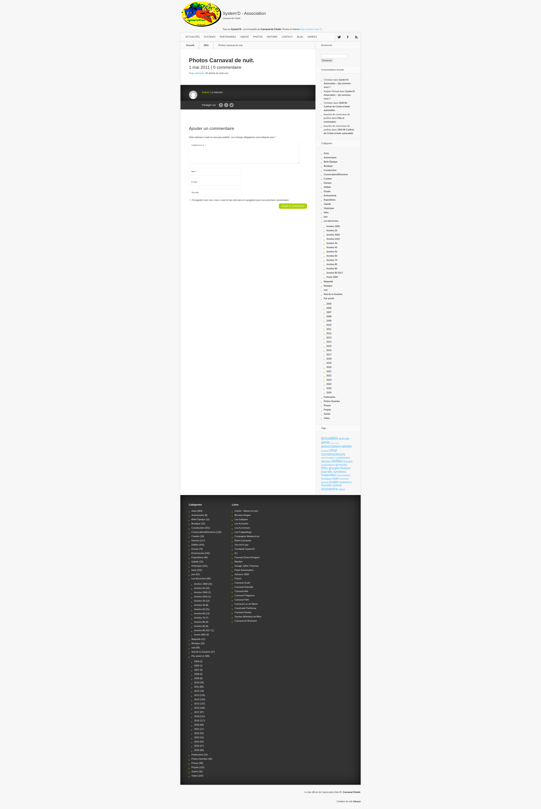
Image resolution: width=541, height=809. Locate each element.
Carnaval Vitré (242, 600)
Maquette (328, 281)
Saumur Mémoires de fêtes (248, 616)
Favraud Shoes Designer (247, 557)
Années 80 (331, 264)
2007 (329, 312)
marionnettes (344, 475)
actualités (329, 438)
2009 (329, 320)
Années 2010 (333, 239)
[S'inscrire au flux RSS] (356, 37)
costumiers (342, 457)
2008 (329, 316)
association (331, 446)
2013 (329, 337)
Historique (329, 208)
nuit (325, 290)
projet (333, 482)
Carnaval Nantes (243, 612)
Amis (326, 153)
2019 (329, 363)
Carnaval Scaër (242, 583)
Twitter (231, 105)
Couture (328, 178)
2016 (329, 350)
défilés (337, 461)
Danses (328, 183)
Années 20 (331, 230)
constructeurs (333, 454)
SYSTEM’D (210, 37)
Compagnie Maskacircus (247, 536)
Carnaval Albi (241, 591)
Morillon (239, 562)
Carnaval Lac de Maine (246, 604)
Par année (329, 298)
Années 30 (331, 243)
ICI (236, 553)
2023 (329, 380)
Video (327, 418)
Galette (327, 204)
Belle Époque (330, 162)
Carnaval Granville (244, 587)
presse (325, 482)
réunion (326, 485)
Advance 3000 (242, 574)
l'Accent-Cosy (241, 545)
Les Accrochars (242, 528)
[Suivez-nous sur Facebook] (347, 37)
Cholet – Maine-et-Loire (246, 511)
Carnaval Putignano (245, 595)
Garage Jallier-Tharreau (247, 566)
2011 (206, 45)
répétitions (345, 482)
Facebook (226, 105)
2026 (329, 392)
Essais (327, 191)
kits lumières (337, 472)
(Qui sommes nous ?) (311, 29)
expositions (328, 464)
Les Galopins (241, 519)
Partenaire (344, 479)
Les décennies (331, 221)
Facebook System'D (245, 549)
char (333, 450)
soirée (337, 485)
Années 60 (331, 256)
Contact (287, 37)
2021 (329, 371)
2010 (329, 325)
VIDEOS (244, 37)
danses (326, 461)
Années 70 (331, 260)
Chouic (238, 578)
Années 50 (331, 251)
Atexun (357, 801)
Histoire (345, 468)
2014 (329, 342)
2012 (329, 333)
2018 (329, 359)
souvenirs (329, 489)
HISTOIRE (272, 37)
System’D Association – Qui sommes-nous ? (337, 83)
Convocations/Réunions (336, 174)
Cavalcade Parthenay (245, 608)
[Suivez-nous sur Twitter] (339, 37)
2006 (329, 308)
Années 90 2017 (334, 273)
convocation (328, 457)
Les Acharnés (241, 523)
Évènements (330, 195)
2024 (329, 384)
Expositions (329, 200)
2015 (329, 346)
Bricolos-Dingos (243, 515)
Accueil (190, 45)
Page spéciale (196, 73)
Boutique (328, 166)
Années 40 (331, 247)
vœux (341, 489)
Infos (326, 212)
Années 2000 (333, 235)
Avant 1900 (332, 277)
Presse (327, 405)
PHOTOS (258, 37)
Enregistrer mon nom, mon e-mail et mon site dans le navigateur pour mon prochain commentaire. (240, 200)
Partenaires (329, 397)
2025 (329, 388)
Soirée (327, 414)
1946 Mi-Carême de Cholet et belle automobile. (337, 106)
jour (326, 217)
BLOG (300, 37)
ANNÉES (312, 37)
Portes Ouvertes (332, 401)
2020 (329, 367)
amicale (344, 438)
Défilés (327, 187)
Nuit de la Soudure (333, 294)
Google (221, 105)
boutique (325, 451)
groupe (334, 468)
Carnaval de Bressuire (246, 621)
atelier (347, 446)
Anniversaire (330, 157)
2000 (329, 304)
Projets (327, 410)
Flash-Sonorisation (244, 570)
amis (325, 442)
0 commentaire (227, 67)
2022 (329, 375)
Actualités (192, 37)
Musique (328, 286)
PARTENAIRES (228, 37)
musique (326, 478)
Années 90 (331, 268)
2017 (329, 354)
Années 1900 (333, 226)
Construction (330, 170)
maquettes (328, 475)
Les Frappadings (243, 532)
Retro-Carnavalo (243, 540)
